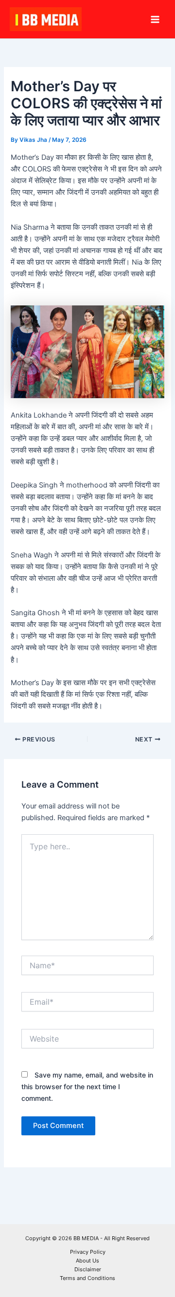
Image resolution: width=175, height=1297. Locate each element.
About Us (87, 1260)
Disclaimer (87, 1269)
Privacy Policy (87, 1251)
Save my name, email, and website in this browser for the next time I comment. (87, 1086)
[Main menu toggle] (155, 19)
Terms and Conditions (87, 1278)
